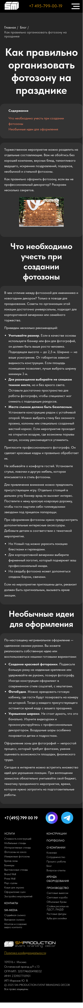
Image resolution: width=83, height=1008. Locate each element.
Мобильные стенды (15, 843)
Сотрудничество (55, 857)
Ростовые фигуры (56, 913)
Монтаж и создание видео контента (15, 925)
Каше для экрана (14, 887)
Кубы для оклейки (57, 918)
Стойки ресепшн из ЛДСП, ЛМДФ (58, 908)
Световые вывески (57, 893)
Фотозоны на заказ (15, 852)
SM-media (10, 910)
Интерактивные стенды (17, 847)
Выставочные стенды (16, 869)
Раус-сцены (10, 883)
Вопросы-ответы (55, 870)
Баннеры (9, 865)
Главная (10, 27)
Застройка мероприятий (18, 896)
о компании (55, 847)
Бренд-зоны (11, 860)
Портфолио (55, 840)
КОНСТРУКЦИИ (56, 833)
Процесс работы (56, 861)
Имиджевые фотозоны (17, 856)
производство (58, 887)
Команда (51, 852)
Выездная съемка (14, 919)
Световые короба (57, 897)
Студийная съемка (14, 915)
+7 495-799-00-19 (45, 5)
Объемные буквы (56, 901)
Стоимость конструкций (17, 838)
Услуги (9, 833)
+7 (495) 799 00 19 (21, 817)
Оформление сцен (14, 891)
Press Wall (9, 878)
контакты (11, 903)
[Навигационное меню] (76, 6)
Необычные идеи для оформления (33, 129)
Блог (23, 27)
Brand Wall (10, 874)
